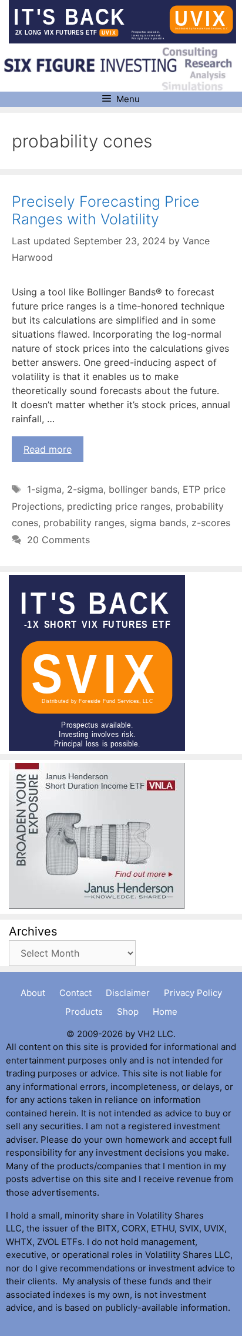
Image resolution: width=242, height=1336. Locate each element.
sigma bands (158, 523)
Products (84, 1011)
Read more (47, 449)
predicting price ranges (118, 506)
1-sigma (44, 489)
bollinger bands (143, 489)
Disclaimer (128, 992)
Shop (128, 1011)
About (33, 992)
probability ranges (84, 523)
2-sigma (85, 489)
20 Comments (58, 540)
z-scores (210, 523)
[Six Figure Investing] (122, 68)
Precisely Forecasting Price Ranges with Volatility (106, 210)
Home (165, 1011)
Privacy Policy (193, 992)
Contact (75, 992)
